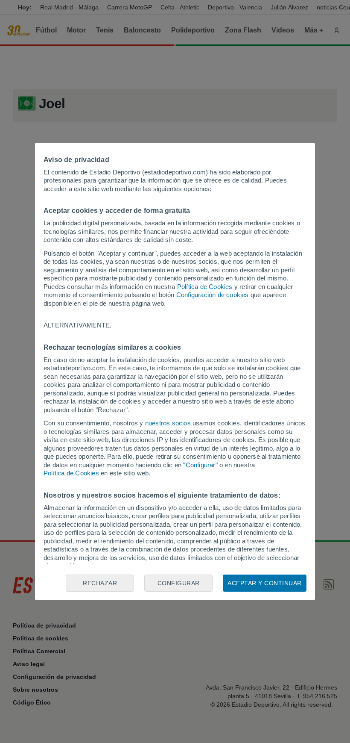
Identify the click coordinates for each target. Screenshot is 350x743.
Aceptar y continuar (265, 583)
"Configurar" (200, 465)
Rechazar (100, 583)
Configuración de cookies (212, 294)
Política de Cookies (205, 286)
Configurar (179, 583)
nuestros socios (168, 423)
